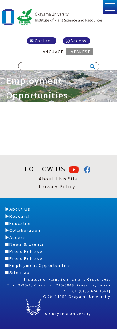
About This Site (58, 178)
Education (20, 223)
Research (20, 216)
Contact (43, 40)
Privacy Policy (57, 186)
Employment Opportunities (40, 265)
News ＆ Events (26, 244)
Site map (19, 272)
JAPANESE (79, 51)
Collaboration (24, 230)
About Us (19, 209)
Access (78, 40)
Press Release (25, 251)
